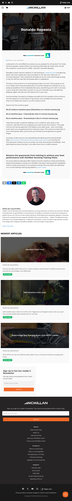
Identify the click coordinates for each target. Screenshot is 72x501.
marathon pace (50, 73)
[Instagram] (12, 2)
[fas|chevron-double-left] (7, 60)
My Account (36, 470)
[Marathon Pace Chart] (35, 257)
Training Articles (36, 435)
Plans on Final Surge (36, 449)
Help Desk (36, 473)
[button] (2, 7)
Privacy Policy (21, 493)
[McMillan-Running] (36, 7)
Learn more (41, 167)
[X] (6, 2)
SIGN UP (19, 389)
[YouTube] (9, 2)
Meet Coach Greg (36, 430)
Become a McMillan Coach (36, 438)
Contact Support (33, 493)
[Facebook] (3, 2)
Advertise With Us (36, 479)
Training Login (36, 468)
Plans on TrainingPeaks (36, 451)
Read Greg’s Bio (7, 226)
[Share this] (9, 182)
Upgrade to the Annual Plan (36, 460)
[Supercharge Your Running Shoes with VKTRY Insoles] (35, 343)
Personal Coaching (36, 457)
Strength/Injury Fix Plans (36, 454)
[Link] (36, 33)
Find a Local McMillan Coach (36, 441)
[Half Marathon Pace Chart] (35, 300)
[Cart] (7, 7)
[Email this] (4, 182)
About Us (36, 432)
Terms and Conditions (48, 493)
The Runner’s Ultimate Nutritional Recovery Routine (29, 140)
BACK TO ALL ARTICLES (15, 60)
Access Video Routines (36, 476)
